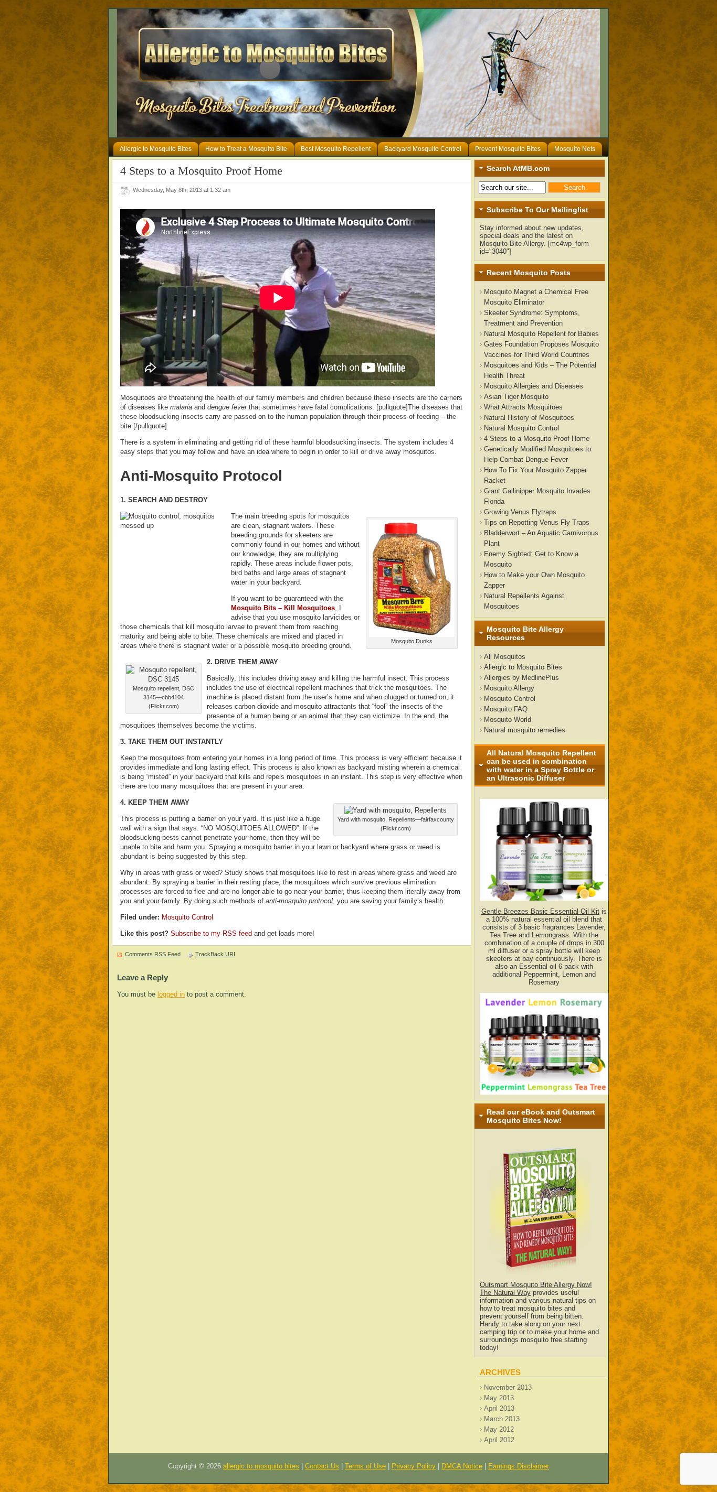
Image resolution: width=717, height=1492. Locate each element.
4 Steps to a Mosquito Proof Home (536, 438)
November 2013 (508, 1387)
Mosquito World (507, 719)
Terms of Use (365, 1466)
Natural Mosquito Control (521, 428)
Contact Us (322, 1466)
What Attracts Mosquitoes (523, 407)
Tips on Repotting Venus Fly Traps (536, 522)
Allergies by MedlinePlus (521, 678)
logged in (171, 994)
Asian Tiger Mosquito (516, 397)
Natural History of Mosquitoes (529, 417)
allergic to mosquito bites (261, 1466)
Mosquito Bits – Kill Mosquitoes (283, 608)
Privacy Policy (414, 1466)
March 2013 (502, 1419)
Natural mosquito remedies (524, 730)
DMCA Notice (461, 1466)
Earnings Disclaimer (518, 1466)
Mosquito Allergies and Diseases (533, 386)
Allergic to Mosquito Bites (523, 667)
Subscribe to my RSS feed (211, 933)
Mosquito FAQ (506, 709)
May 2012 (499, 1429)
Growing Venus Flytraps (520, 512)
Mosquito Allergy (509, 688)
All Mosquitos (504, 657)
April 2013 (499, 1408)
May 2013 (499, 1398)
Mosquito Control (187, 917)
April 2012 (499, 1440)
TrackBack (215, 954)
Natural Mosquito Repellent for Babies (541, 334)
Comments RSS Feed (153, 954)
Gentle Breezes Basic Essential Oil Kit (540, 911)
